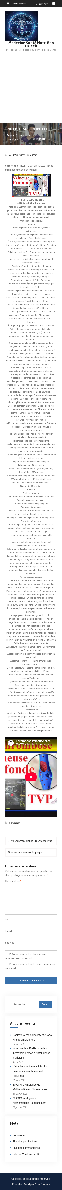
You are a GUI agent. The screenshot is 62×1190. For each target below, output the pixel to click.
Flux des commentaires (26, 1147)
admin (33, 154)
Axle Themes (42, 1184)
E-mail (8, 931)
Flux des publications (25, 1141)
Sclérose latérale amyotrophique (25, 852)
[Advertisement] (31, 90)
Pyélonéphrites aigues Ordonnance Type (31, 841)
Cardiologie (15, 822)
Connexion (19, 1135)
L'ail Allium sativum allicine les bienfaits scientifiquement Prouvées (30, 1071)
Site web (9, 942)
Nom (7, 919)
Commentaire (13, 881)
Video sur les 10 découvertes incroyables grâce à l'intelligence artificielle (31, 1053)
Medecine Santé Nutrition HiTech (31, 44)
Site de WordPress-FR (26, 1154)
